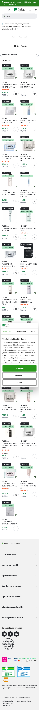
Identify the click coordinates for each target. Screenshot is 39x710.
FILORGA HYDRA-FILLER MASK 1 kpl (28, 264)
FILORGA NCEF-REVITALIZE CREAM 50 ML (9, 408)
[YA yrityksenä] (8, 644)
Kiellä (19, 382)
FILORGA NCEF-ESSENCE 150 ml (26, 300)
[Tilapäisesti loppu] (16, 456)
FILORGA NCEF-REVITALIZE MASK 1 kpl (9, 522)
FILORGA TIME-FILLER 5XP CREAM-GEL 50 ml (28, 443)
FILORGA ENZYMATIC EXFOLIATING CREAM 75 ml (9, 301)
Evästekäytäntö (8, 705)
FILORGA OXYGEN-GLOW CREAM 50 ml (9, 484)
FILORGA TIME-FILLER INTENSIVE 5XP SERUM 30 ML (9, 444)
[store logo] (19, 10)
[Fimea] (8, 671)
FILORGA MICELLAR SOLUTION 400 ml (8, 192)
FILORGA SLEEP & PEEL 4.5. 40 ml (9, 228)
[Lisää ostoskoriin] (16, 93)
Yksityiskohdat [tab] (20, 331)
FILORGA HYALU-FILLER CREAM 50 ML (10, 156)
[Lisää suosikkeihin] (16, 78)
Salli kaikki (19, 368)
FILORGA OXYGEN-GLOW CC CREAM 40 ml (28, 485)
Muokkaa (18, 375)
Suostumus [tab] (6, 331)
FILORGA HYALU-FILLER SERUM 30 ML (28, 120)
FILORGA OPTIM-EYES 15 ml (28, 228)
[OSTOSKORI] (36, 9)
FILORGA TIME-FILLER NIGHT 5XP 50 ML (27, 85)
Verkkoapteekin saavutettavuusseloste (16, 701)
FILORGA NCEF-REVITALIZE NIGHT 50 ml (27, 157)
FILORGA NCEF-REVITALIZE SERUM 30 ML (27, 408)
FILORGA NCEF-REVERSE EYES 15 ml (9, 264)
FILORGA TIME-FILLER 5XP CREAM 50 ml (9, 85)
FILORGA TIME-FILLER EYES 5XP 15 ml (9, 120)
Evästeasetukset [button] (8, 703)
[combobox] (19, 16)
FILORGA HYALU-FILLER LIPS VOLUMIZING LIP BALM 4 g (28, 193)
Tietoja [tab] (32, 331)
